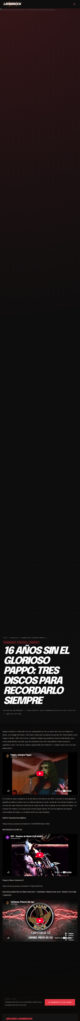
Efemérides (14, 637)
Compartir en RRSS (61, 1002)
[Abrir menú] (74, 4)
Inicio (5, 637)
